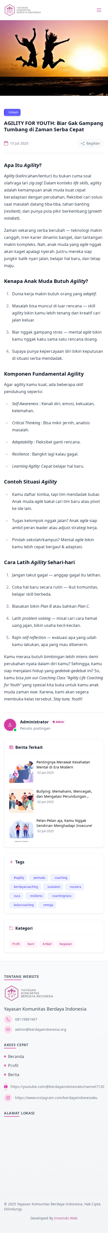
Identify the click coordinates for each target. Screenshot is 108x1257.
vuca (17, 896)
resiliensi (36, 896)
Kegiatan (66, 944)
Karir (31, 944)
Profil (16, 944)
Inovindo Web (66, 1218)
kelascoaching (24, 905)
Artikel (46, 944)
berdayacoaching (26, 887)
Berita (13, 1074)
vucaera (75, 887)
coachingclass (62, 896)
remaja (48, 905)
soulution (53, 887)
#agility (19, 878)
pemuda (39, 878)
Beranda (16, 1056)
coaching (61, 878)
